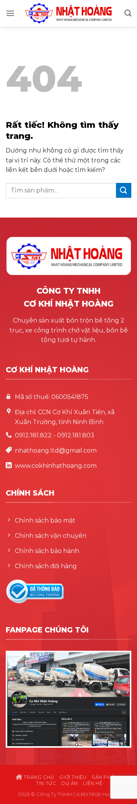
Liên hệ (92, 783)
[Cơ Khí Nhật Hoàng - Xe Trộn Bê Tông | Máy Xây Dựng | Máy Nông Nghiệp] (68, 13)
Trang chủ (38, 777)
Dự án (69, 783)
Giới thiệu (72, 777)
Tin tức (46, 783)
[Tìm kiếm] (127, 13)
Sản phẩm (105, 777)
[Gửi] (123, 190)
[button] (10, 13)
